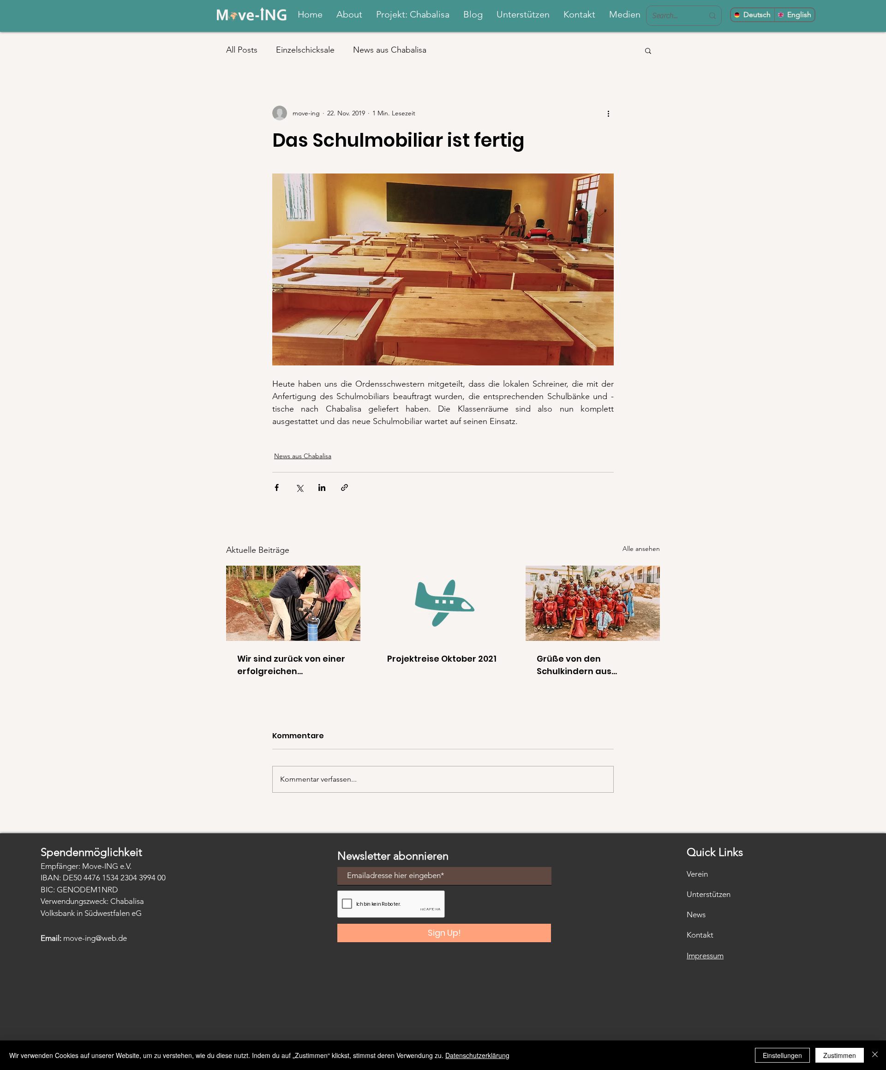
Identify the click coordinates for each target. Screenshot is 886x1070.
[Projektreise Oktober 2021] (443, 603)
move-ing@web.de (95, 938)
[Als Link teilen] (344, 487)
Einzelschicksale (305, 50)
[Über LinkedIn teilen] (321, 487)
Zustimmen (839, 1055)
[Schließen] (874, 1055)
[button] (648, 50)
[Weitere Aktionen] (608, 113)
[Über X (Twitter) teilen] (299, 487)
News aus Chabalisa (389, 50)
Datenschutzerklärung (477, 1055)
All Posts (241, 50)
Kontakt (700, 934)
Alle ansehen (641, 548)
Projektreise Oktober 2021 (442, 658)
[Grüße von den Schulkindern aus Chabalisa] (593, 603)
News (696, 914)
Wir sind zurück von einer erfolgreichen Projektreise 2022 (291, 665)
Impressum (705, 955)
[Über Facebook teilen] (276, 487)
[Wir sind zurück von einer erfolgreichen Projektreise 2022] (293, 603)
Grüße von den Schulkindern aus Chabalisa (574, 665)
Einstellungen (782, 1055)
